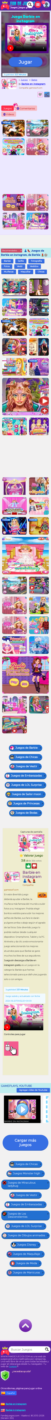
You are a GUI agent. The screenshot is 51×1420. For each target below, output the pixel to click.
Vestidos (34, 266)
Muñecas (8, 271)
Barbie (7, 261)
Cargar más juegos (25, 1142)
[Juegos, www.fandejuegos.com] (18, 5)
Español (11, 1393)
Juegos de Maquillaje (26, 1253)
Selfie (21, 261)
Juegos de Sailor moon (26, 794)
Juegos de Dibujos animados (26, 1235)
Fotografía (36, 261)
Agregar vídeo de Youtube (33, 1090)
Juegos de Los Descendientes (17, 1215)
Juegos (7, 108)
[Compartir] (47, 94)
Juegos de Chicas (26, 757)
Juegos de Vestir (26, 766)
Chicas (41, 271)
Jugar (25, 62)
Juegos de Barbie (26, 747)
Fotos (7, 266)
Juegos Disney (26, 1244)
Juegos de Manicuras (26, 1272)
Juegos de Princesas (26, 803)
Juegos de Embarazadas (26, 775)
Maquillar (26, 271)
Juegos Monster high (26, 1173)
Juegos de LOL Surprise (26, 784)
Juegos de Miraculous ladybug (22, 1184)
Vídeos (9, 114)
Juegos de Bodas (26, 812)
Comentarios (26, 108)
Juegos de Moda (26, 1263)
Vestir (20, 266)
